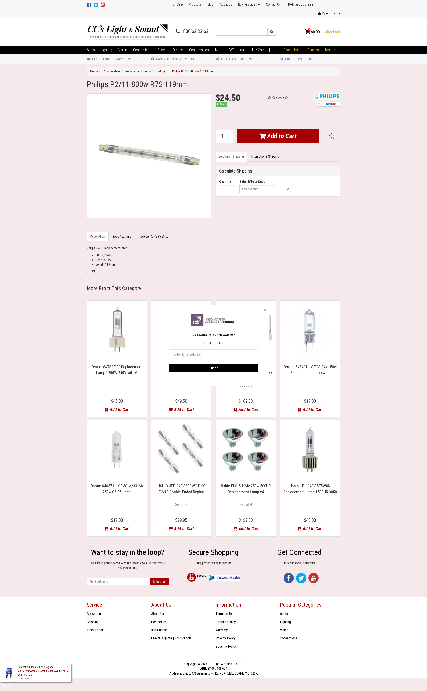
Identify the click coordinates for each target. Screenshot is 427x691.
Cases (162, 50)
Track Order (95, 630)
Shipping (93, 622)
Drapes (178, 50)
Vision (122, 50)
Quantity (225, 182)
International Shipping (265, 157)
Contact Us (273, 4)
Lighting (106, 50)
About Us (226, 4)
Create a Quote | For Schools (171, 638)
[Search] (271, 32)
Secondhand (292, 50)
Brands (330, 50)
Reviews (144, 237)
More (218, 50)
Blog (210, 4)
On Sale (178, 4)
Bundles (313, 50)
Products (195, 4)
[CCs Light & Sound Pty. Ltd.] (128, 32)
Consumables (199, 50)
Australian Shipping (231, 157)
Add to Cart (281, 136)
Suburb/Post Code (252, 182)
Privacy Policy (226, 638)
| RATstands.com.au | (300, 4)
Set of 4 (181, 504)
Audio (91, 50)
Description (97, 237)
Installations (159, 630)
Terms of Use (225, 614)
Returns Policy (226, 622)
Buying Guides (248, 4)
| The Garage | (260, 50)
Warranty (222, 630)
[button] (331, 136)
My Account (95, 614)
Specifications (122, 237)
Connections (142, 50)
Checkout (332, 32)
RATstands (236, 50)
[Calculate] (288, 189)
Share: (322, 104)
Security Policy (226, 646)
